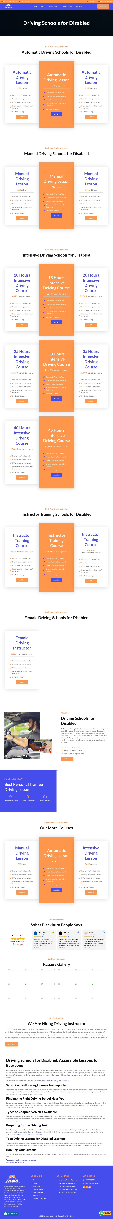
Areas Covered (53, 6)
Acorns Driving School (74, 1105)
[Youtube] (89, 1187)
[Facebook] (84, 1187)
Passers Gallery (67, 6)
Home (35, 6)
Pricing (42, 6)
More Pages (78, 6)
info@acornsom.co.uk (28, 1160)
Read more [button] (37, 947)
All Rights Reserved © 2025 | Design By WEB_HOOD (56, 1216)
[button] (106, 940)
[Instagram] (86, 1187)
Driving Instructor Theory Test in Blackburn (55, 1081)
